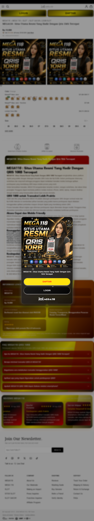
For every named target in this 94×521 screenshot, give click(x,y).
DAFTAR (47, 281)
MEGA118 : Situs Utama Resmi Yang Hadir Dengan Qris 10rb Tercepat (46, 273)
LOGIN (47, 290)
